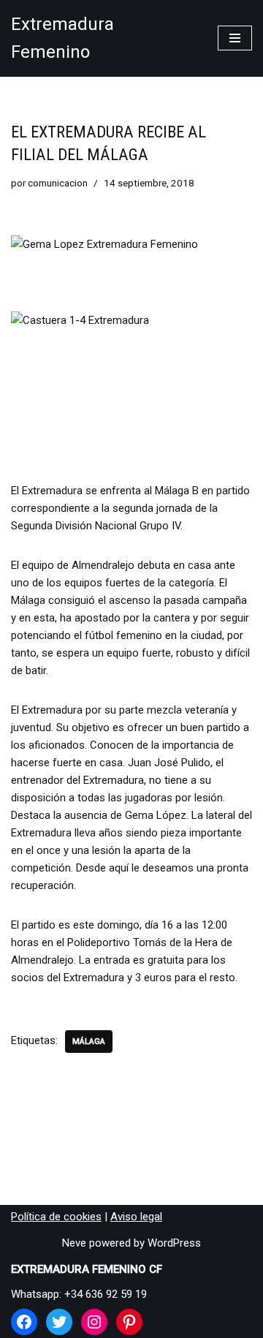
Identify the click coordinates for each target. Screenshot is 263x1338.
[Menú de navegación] (235, 38)
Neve (74, 1243)
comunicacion (58, 183)
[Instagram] (94, 1322)
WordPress (174, 1243)
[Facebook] (24, 1322)
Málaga (88, 1041)
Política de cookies (56, 1216)
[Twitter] (59, 1322)
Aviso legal (136, 1216)
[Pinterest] (129, 1322)
